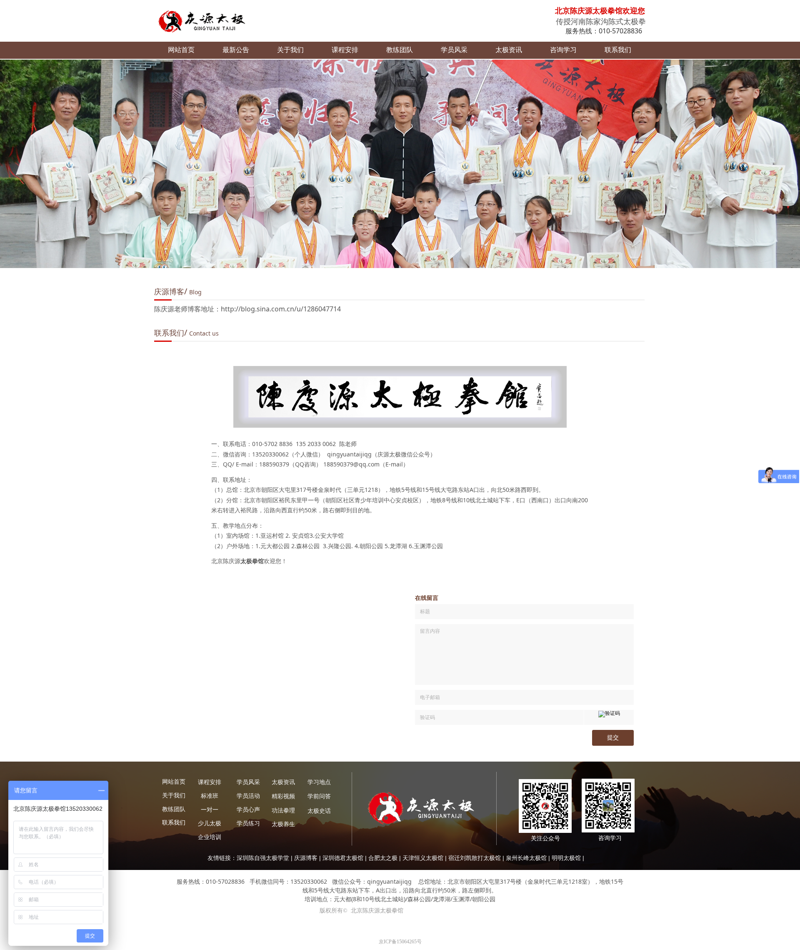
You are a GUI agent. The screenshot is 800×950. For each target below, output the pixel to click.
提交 (613, 737)
